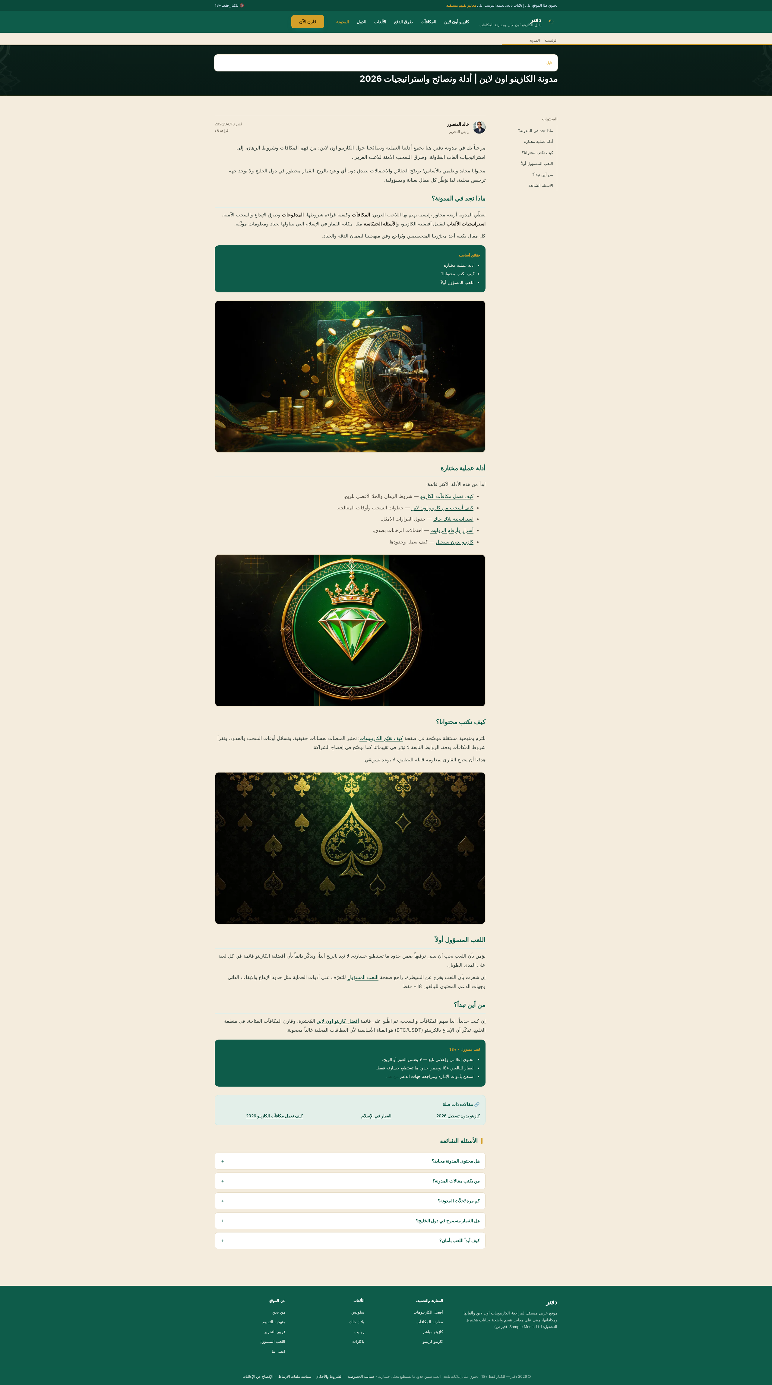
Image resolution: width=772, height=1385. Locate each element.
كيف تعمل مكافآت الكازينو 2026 (274, 1115)
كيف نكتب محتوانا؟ (537, 152)
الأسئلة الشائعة (540, 185)
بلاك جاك (356, 1322)
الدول (361, 21)
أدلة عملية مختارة (538, 141)
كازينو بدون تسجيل (454, 542)
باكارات (358, 1341)
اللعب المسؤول (362, 977)
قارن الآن (307, 21)
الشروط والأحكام (329, 1376)
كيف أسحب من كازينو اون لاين (442, 508)
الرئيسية (551, 40)
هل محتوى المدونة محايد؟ (456, 1161)
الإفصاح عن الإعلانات (257, 1376)
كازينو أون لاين (456, 21)
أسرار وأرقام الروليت (451, 530)
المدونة (342, 21)
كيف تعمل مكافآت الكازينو (446, 496)
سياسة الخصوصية (360, 1376)
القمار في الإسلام (376, 1115)
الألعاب (380, 21)
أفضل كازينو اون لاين (338, 1021)
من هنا (393, 1076)
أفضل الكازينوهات (428, 1312)
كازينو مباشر (432, 1332)
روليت (359, 1332)
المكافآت (428, 21)
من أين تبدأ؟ (542, 174)
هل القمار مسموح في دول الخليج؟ (448, 1220)
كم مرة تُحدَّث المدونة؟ (459, 1201)
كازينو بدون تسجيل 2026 (458, 1115)
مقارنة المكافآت (429, 1322)
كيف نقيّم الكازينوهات (381, 738)
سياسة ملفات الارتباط (294, 1376)
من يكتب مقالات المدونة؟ (456, 1181)
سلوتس (357, 1312)
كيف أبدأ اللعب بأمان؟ (459, 1240)
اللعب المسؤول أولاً (537, 163)
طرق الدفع (403, 21)
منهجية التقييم (273, 1322)
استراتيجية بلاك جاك (453, 519)
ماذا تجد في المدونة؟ (535, 130)
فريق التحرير (274, 1332)
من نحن (278, 1312)
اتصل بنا (278, 1351)
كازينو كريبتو (433, 1341)
